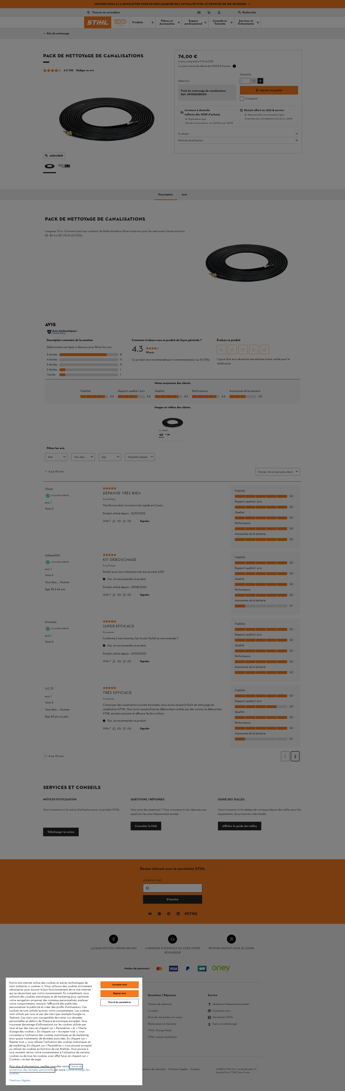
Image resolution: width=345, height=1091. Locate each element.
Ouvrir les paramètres (119, 1002)
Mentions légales (19, 1081)
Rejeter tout (119, 993)
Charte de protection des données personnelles (45, 1068)
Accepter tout (119, 984)
